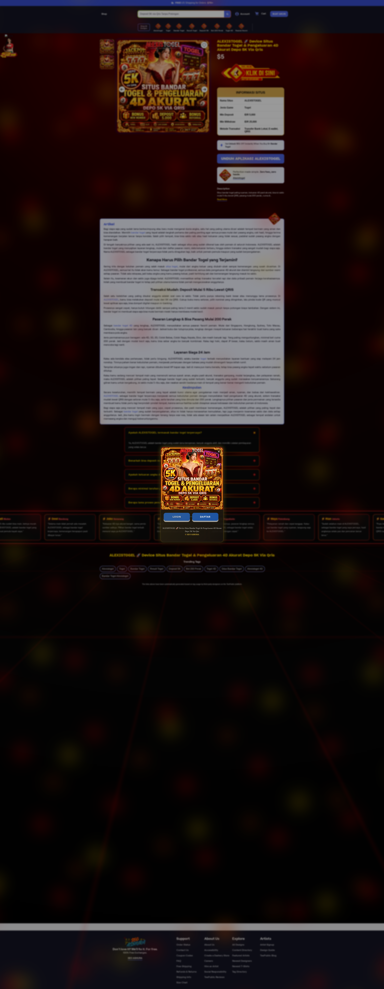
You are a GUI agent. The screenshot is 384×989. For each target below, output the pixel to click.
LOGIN (177, 516)
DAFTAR (205, 516)
